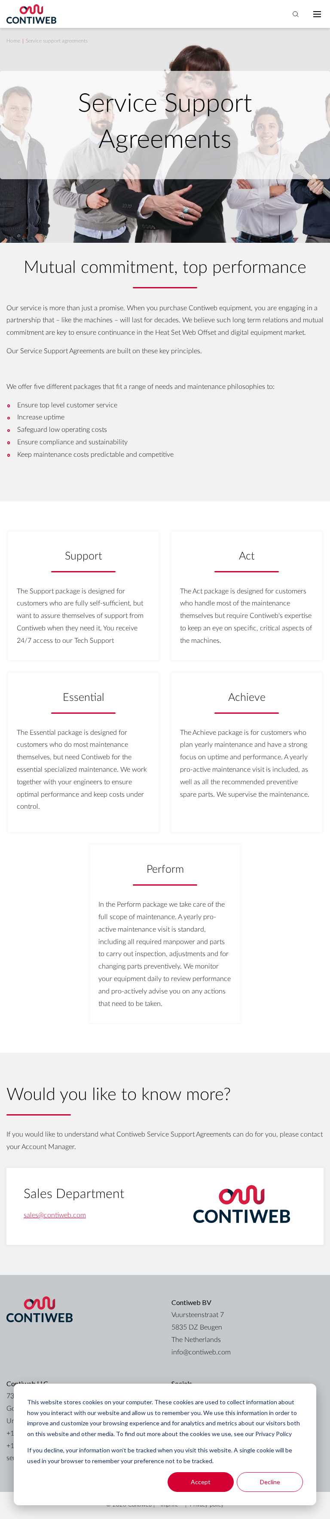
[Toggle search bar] (295, 14)
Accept (201, 1481)
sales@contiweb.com (55, 1215)
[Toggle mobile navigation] (317, 14)
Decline (270, 1481)
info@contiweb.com (201, 1352)
